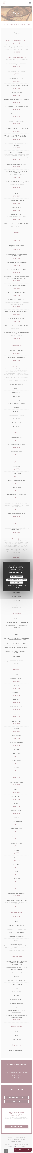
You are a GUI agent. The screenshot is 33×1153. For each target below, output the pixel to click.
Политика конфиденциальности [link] (17, 585)
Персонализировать (16, 582)
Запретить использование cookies (16, 579)
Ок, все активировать (16, 576)
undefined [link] (17, 587)
